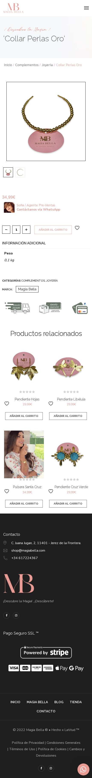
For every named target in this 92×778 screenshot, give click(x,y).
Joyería (47, 64)
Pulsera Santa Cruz (27, 487)
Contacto (46, 711)
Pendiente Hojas (27, 399)
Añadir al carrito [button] (24, 416)
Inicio (8, 64)
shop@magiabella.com (28, 550)
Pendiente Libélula (71, 399)
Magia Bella (27, 289)
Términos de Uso (22, 749)
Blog (58, 702)
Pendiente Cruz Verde (71, 487)
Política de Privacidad (28, 742)
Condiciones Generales (63, 742)
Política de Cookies (52, 749)
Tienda (76, 702)
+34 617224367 (24, 558)
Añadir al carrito (53, 229)
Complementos (27, 64)
